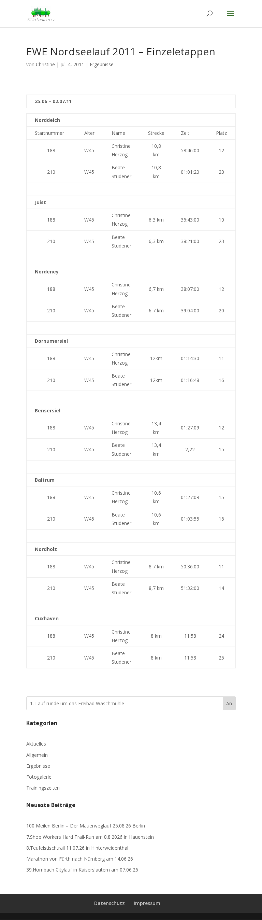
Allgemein (37, 755)
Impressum (147, 903)
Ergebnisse (102, 64)
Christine (45, 64)
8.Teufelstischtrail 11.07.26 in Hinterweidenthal (77, 848)
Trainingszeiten (43, 787)
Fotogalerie (39, 777)
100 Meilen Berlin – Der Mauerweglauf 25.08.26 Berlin (85, 825)
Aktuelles (36, 743)
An (229, 703)
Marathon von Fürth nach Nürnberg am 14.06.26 (79, 858)
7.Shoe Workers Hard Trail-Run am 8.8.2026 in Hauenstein (90, 837)
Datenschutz (109, 903)
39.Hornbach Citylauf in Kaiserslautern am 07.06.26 (82, 869)
